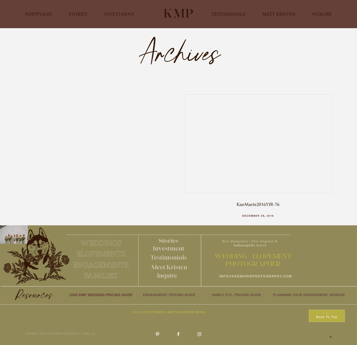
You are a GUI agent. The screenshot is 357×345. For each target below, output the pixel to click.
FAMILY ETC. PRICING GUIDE (236, 295)
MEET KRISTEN (278, 14)
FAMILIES (101, 275)
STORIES (77, 14)
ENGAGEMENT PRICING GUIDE (169, 295)
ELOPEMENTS (101, 253)
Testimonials (168, 257)
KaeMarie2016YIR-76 (257, 160)
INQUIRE (322, 14)
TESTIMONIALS (228, 14)
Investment (168, 248)
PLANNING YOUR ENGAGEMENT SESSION (309, 295)
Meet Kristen (169, 267)
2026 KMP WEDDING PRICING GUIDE (101, 295)
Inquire (167, 275)
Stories (168, 240)
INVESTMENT (119, 14)
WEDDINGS (101, 243)
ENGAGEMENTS (101, 265)
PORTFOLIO (38, 14)
